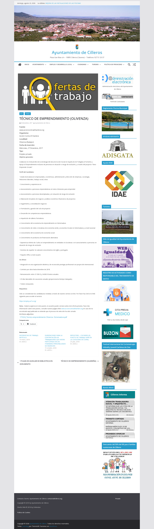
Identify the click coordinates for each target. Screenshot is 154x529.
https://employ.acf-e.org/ (27, 301)
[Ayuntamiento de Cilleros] (19, 64)
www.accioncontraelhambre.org (72, 309)
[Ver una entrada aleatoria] (134, 64)
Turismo (95, 64)
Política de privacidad (113, 64)
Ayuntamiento (38, 64)
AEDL (21, 113)
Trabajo (28, 113)
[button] (45, 64)
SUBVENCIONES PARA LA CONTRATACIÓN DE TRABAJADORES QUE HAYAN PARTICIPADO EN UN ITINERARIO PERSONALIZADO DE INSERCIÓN (55, 340)
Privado (117, 499)
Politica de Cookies (23, 512)
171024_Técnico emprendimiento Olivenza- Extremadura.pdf (43, 317)
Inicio (27, 64)
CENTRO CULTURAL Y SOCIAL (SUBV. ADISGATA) (62, 3)
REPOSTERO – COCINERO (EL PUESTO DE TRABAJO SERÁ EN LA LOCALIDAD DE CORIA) (81, 337)
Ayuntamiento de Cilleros (77, 52)
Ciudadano (82, 64)
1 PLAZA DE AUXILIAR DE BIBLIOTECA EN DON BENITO (36, 362)
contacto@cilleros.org (54, 499)
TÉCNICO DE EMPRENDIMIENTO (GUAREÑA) (78, 361)
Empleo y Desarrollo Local (61, 64)
